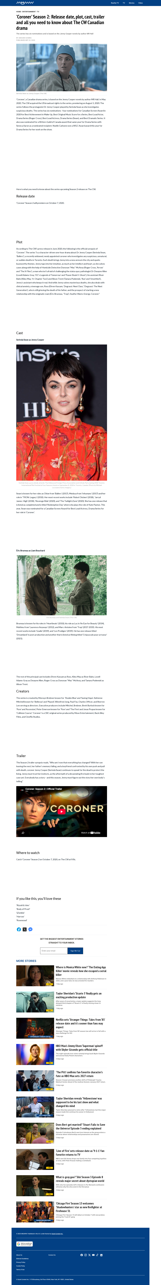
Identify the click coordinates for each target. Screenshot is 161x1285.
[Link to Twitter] (89, 1255)
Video (140, 3)
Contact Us (52, 1255)
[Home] (25, 3)
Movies (131, 3)
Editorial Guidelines (22, 1258)
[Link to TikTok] (97, 1255)
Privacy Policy (20, 1262)
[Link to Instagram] (85, 1255)
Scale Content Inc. (57, 1234)
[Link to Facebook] (81, 1255)
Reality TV (115, 3)
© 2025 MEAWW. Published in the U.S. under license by (34, 1234)
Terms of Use (20, 1269)
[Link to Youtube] (93, 1255)
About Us (19, 1255)
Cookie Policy (20, 1266)
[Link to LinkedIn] (101, 1255)
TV (124, 3)
